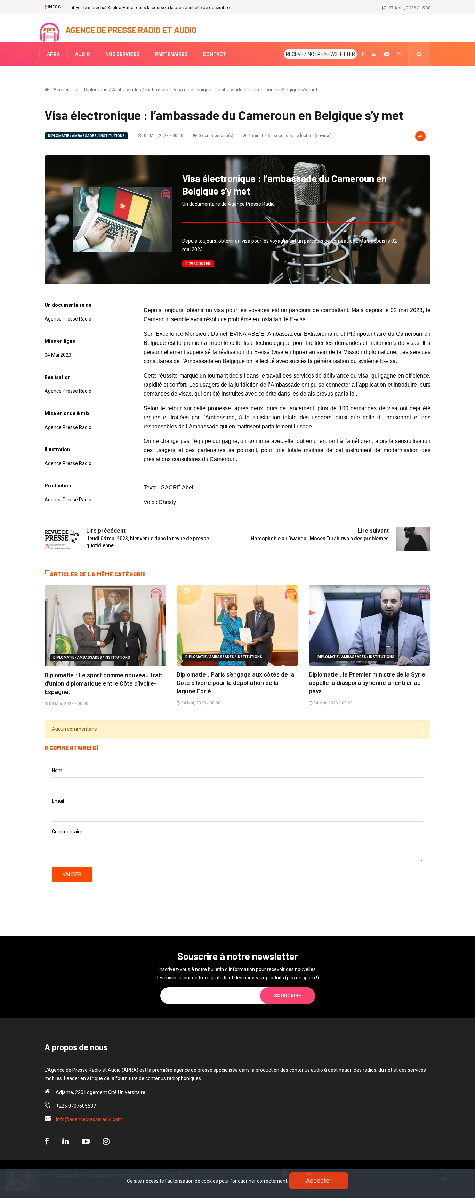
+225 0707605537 (76, 1106)
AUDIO (82, 54)
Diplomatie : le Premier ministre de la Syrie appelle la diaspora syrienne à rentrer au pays (367, 682)
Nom (57, 770)
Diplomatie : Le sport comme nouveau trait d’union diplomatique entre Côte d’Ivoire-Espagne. (103, 683)
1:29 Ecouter (198, 264)
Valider (72, 874)
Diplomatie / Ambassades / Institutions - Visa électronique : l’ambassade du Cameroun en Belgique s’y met (200, 89)
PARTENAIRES (171, 54)
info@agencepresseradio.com (89, 1119)
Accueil (61, 89)
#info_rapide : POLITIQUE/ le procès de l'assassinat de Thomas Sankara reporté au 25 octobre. (164, 7)
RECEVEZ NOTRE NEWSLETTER (320, 54)
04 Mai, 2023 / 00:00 (163, 135)
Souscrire (287, 995)
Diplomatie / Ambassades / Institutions (86, 136)
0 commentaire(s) (216, 135)
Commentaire (67, 831)
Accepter (318, 1180)
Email (58, 801)
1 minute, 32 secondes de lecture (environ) (290, 135)
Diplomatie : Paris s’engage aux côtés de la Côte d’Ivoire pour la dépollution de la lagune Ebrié (235, 682)
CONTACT (214, 54)
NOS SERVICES (122, 54)
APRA (53, 54)
